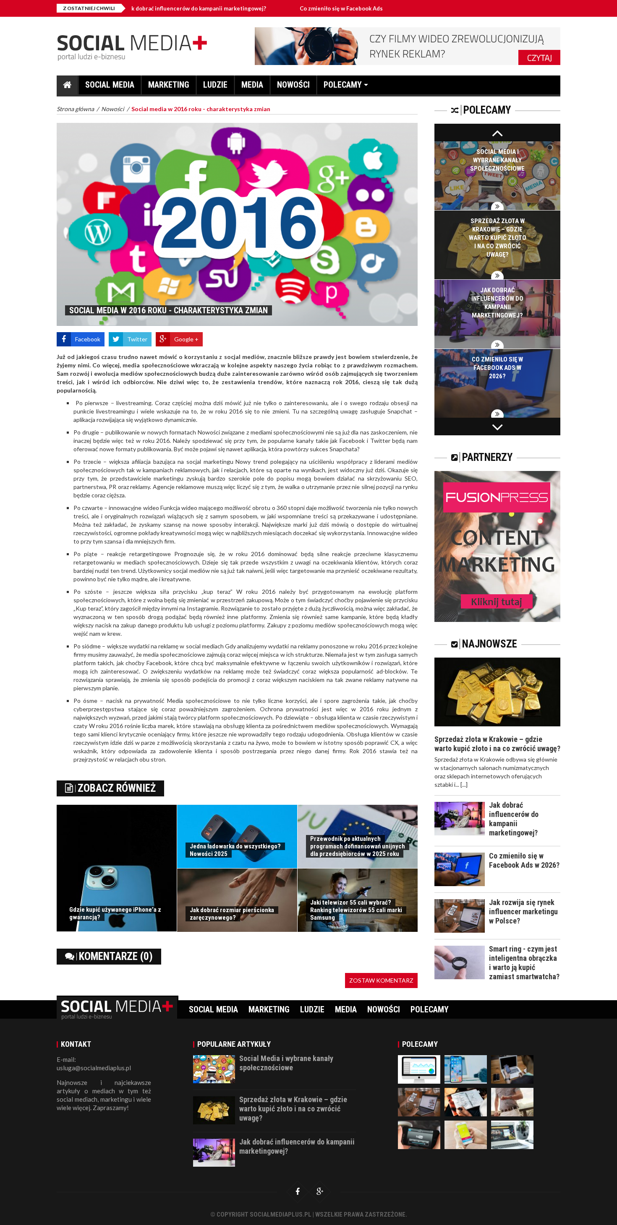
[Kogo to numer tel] (512, 1068)
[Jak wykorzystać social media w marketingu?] (512, 1133)
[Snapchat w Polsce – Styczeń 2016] (465, 1133)
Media (252, 85)
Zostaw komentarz (381, 980)
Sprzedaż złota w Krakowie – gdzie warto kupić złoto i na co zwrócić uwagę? (497, 237)
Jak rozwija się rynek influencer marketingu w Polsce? (523, 911)
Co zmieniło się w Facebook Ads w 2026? (309, 8)
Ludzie (215, 85)
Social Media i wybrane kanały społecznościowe (497, 160)
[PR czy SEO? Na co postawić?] (465, 1101)
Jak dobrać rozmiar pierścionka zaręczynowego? (232, 913)
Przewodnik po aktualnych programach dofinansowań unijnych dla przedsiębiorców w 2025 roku (357, 846)
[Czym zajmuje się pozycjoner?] (419, 1068)
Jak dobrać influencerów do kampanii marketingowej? (152, 8)
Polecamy (343, 85)
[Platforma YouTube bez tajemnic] (419, 1133)
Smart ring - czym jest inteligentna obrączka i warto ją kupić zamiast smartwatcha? (524, 962)
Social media (109, 85)
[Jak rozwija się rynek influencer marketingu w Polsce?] (419, 1101)
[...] (464, 784)
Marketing (168, 85)
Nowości (293, 85)
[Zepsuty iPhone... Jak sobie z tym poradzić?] (465, 1068)
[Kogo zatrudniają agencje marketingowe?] (512, 1101)
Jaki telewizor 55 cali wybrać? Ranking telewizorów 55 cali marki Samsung (356, 910)
